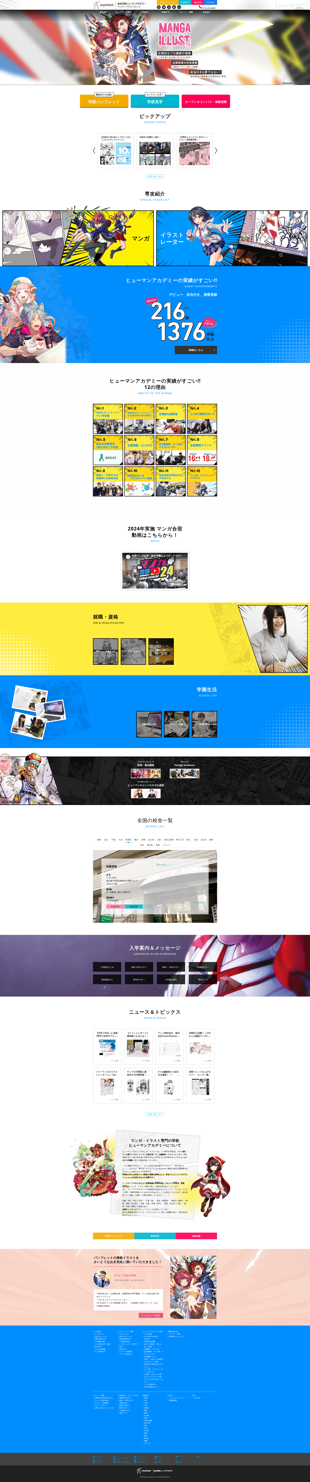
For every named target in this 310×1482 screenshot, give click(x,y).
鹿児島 (150, 845)
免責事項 (158, 1462)
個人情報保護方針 (140, 1462)
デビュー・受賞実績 (101, 1403)
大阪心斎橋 (168, 839)
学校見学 (155, 99)
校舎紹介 (146, 1395)
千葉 (113, 839)
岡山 (188, 839)
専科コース (203, 979)
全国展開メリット (150, 1356)
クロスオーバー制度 (151, 1362)
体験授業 (197, 2)
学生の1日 (98, 1346)
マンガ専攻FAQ (99, 1351)
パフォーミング (98, 1456)
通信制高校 (173, 1400)
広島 (196, 839)
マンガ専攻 (97, 1331)
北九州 (203, 839)
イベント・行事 (174, 1334)
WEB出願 (210, 2)
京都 (159, 839)
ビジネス (138, 1460)
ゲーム (117, 1456)
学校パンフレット (104, 99)
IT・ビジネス (98, 1458)
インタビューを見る (150, 1315)
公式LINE (197, 1398)
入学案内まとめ (107, 967)
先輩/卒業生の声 (100, 1339)
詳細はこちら (196, 350)
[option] (116, 150)
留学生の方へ (139, 979)
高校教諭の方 (107, 979)
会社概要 (179, 1462)
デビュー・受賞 (98, 1395)
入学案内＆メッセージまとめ (128, 1395)
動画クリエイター (182, 1456)
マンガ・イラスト (140, 1456)
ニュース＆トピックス (177, 1398)
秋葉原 (128, 839)
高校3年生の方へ (125, 1398)
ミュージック (160, 1458)
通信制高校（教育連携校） (123, 1462)
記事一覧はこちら (155, 176)
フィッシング (98, 1460)
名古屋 (151, 839)
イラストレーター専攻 (126, 1331)
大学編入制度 (171, 979)
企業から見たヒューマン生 (103, 1408)
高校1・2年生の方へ (171, 967)
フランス (166, 845)
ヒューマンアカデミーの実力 (153, 1331)
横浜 (136, 839)
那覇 (158, 845)
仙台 (106, 839)
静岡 (143, 839)
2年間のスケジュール (176, 1336)
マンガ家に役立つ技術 (102, 1344)
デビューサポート (100, 1405)
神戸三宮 (180, 839)
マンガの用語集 (99, 1349)
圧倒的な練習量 (149, 1341)
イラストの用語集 (125, 1351)
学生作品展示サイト (151, 1387)
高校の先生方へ (124, 1405)
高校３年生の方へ (139, 967)
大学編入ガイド (124, 1410)
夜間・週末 (97, 1462)
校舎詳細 (148, 906)
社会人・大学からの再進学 (153, 1359)
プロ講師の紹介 (99, 1341)
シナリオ (117, 1460)
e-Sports (158, 1456)
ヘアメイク (138, 1458)
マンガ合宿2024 (149, 1384)
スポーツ (200, 1456)
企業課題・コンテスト (152, 1349)
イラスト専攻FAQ (125, 1354)
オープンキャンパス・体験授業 (206, 102)
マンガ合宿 (148, 1334)
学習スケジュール (100, 1336)
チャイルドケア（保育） (122, 1458)
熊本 (142, 845)
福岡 (211, 839)
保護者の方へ (203, 967)
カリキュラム (99, 1334)
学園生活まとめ (172, 1331)
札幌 (99, 839)
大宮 (121, 839)
